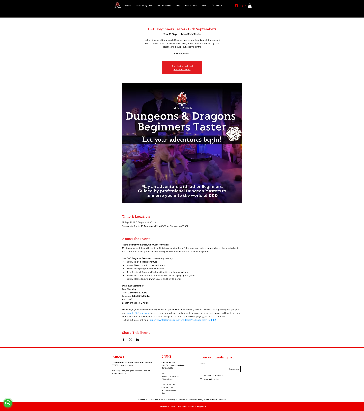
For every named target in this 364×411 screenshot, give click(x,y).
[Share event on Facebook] (123, 339)
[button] (163, 5)
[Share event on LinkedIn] (137, 339)
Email (203, 363)
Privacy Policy (167, 379)
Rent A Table (167, 368)
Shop (164, 373)
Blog (164, 393)
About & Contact (169, 390)
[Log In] (236, 5)
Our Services (167, 387)
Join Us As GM (168, 385)
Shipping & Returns (170, 376)
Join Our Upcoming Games (173, 365)
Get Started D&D (169, 362)
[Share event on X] (130, 339)
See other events (182, 69)
